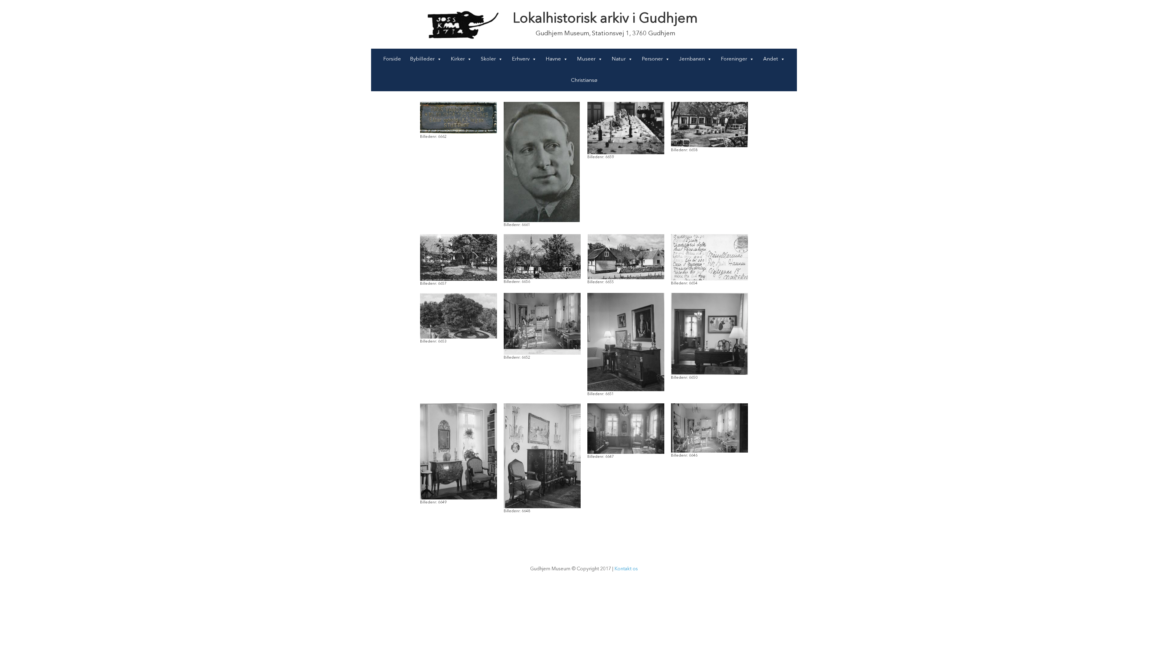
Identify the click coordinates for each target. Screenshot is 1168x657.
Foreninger (734, 59)
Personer (652, 59)
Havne (553, 59)
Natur (619, 59)
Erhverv (521, 59)
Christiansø (584, 80)
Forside (392, 59)
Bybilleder (422, 59)
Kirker (458, 59)
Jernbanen (692, 59)
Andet (770, 59)
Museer (586, 59)
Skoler (488, 59)
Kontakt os (626, 569)
